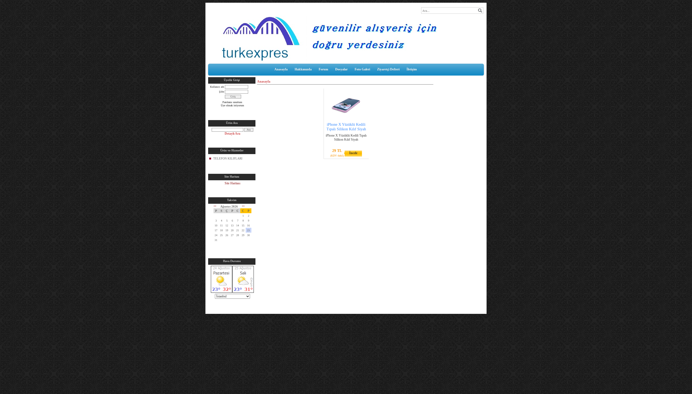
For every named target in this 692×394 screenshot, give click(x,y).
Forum (323, 69)
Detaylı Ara (232, 133)
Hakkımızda (303, 69)
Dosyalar (341, 69)
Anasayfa (281, 69)
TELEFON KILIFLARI (227, 158)
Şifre (221, 91)
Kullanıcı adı (217, 86)
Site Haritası (232, 183)
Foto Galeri (362, 69)
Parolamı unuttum (232, 102)
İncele (353, 153)
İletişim (412, 69)
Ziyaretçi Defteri (388, 69)
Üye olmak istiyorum (232, 105)
